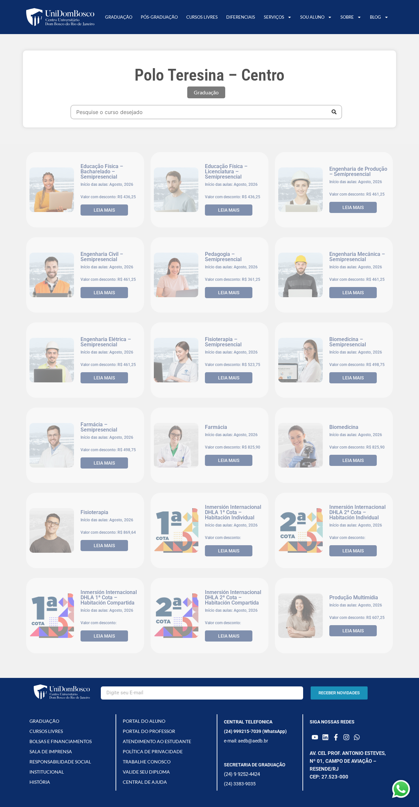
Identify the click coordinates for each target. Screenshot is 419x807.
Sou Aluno (312, 17)
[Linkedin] (325, 737)
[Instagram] (346, 737)
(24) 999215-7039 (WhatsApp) (255, 731)
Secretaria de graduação (254, 764)
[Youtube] (315, 737)
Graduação (118, 17)
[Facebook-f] (336, 737)
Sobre (347, 17)
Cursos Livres (202, 17)
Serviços (274, 17)
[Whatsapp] (357, 737)
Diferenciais (240, 17)
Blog (375, 17)
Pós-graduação (159, 17)
